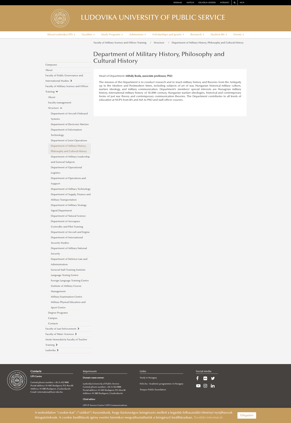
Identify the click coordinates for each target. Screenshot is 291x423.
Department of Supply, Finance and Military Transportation (71, 197)
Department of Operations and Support (68, 181)
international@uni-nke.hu (50, 392)
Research (196, 34)
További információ (208, 417)
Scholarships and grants (167, 34)
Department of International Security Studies (67, 240)
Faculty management (59, 103)
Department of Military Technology (70, 189)
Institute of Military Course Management (66, 289)
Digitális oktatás (207, 3)
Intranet (224, 3)
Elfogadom (246, 415)
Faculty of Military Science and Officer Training (121, 43)
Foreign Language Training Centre (70, 281)
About (49, 70)
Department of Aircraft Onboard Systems (69, 116)
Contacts (53, 323)
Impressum (90, 371)
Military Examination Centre (66, 297)
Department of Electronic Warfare (70, 124)
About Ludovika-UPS (60, 34)
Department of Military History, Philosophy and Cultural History (208, 43)
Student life (218, 34)
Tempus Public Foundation (153, 390)
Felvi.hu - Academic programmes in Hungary (161, 384)
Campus (52, 318)
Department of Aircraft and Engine (70, 232)
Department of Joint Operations (69, 140)
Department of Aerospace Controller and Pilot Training (67, 224)
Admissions (136, 34)
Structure (160, 43)
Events (238, 34)
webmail (177, 3)
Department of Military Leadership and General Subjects (70, 160)
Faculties (87, 34)
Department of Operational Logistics (66, 170)
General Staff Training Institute (68, 270)
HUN (242, 3)
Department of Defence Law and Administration (69, 262)
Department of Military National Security (69, 251)
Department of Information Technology (66, 133)
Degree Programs (58, 313)
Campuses (51, 65)
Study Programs (111, 34)
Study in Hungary (148, 378)
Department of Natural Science (68, 216)
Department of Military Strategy (69, 205)
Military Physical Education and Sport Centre (68, 305)
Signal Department (61, 210)
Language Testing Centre (64, 275)
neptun (190, 3)
